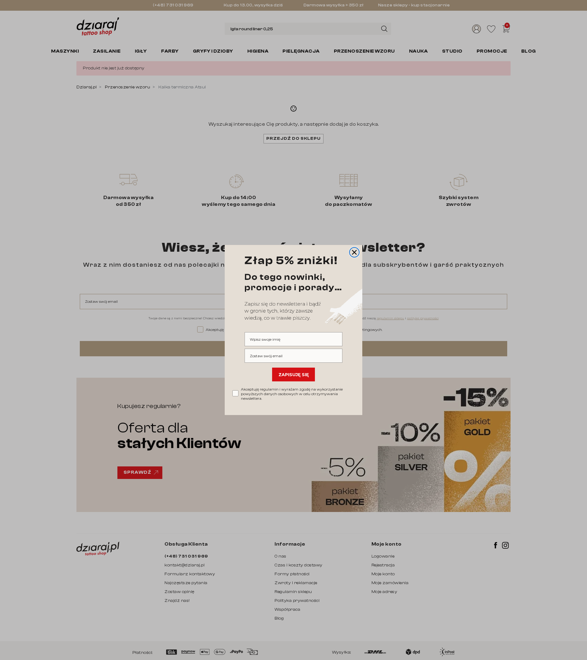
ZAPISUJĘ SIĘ (294, 374)
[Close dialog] (354, 252)
